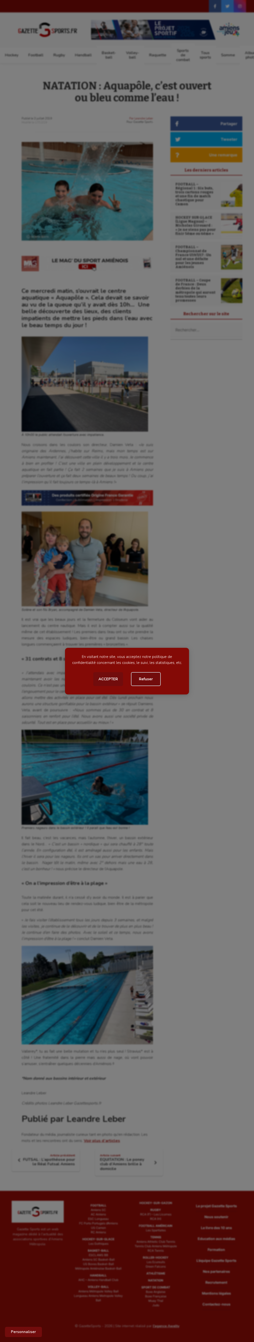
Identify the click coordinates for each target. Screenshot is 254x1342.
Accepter (108, 679)
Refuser (146, 679)
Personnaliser (23, 1331)
